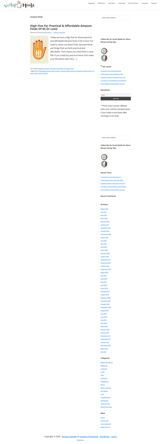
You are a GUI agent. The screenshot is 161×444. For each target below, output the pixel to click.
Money (40, 73)
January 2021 (105, 225)
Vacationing (104, 400)
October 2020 (105, 231)
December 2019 (105, 260)
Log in (103, 417)
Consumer (104, 369)
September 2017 (106, 345)
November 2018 (106, 301)
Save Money (60, 69)
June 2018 (104, 317)
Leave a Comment (59, 32)
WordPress (105, 436)
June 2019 (104, 279)
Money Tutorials (50, 69)
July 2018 (103, 314)
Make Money (104, 381)
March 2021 (104, 218)
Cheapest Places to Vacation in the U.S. (113, 77)
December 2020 (105, 228)
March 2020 (104, 250)
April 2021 (104, 215)
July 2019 (103, 275)
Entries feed (104, 421)
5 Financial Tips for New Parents (111, 71)
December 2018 (105, 298)
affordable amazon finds (46, 71)
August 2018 (104, 310)
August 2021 (104, 209)
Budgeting (41, 69)
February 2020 (105, 253)
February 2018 (105, 329)
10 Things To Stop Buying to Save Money (113, 80)
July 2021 (103, 212)
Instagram (104, 378)
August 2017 (104, 349)
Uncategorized (69, 69)
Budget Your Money (107, 362)
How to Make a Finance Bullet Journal (113, 84)
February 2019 (105, 291)
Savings (45, 73)
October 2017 (105, 342)
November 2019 (106, 263)
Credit (103, 372)
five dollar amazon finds (83, 71)
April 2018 (104, 323)
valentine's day (105, 404)
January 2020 (105, 256)
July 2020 (103, 241)
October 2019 (105, 266)
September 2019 (106, 269)
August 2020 (104, 237)
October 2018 (105, 304)
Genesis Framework (89, 436)
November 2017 (106, 339)
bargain (72, 71)
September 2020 (106, 234)
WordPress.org (105, 427)
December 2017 (105, 336)
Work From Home (106, 407)
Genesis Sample (69, 436)
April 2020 (104, 247)
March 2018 (104, 326)
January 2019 (105, 295)
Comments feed (106, 424)
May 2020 (103, 244)
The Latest (106, 66)
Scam (102, 394)
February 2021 (105, 221)
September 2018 (106, 307)
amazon (57, 71)
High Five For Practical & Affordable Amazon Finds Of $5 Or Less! (61, 27)
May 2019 (103, 282)
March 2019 (104, 288)
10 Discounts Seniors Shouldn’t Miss (112, 74)
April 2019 (104, 285)
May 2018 (103, 320)
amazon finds (65, 71)
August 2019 (104, 272)
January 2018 (105, 333)
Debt (102, 375)
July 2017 (103, 352)
